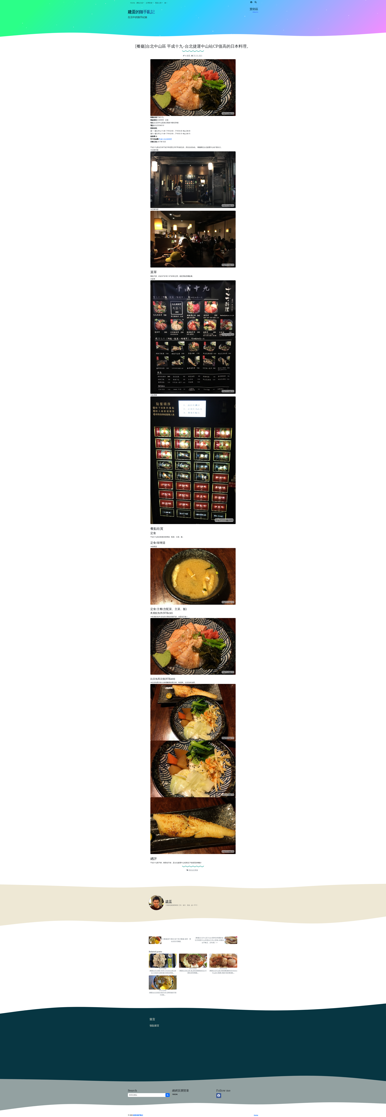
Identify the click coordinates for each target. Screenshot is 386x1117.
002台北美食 (193, 870)
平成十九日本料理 (165, 139)
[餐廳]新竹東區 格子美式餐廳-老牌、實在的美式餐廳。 (177, 940)
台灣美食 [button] (149, 3)
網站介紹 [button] (140, 3)
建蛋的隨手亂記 (141, 12)
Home (132, 3)
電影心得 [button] (158, 3)
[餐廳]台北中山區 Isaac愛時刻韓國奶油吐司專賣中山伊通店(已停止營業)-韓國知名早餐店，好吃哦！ (209, 940)
